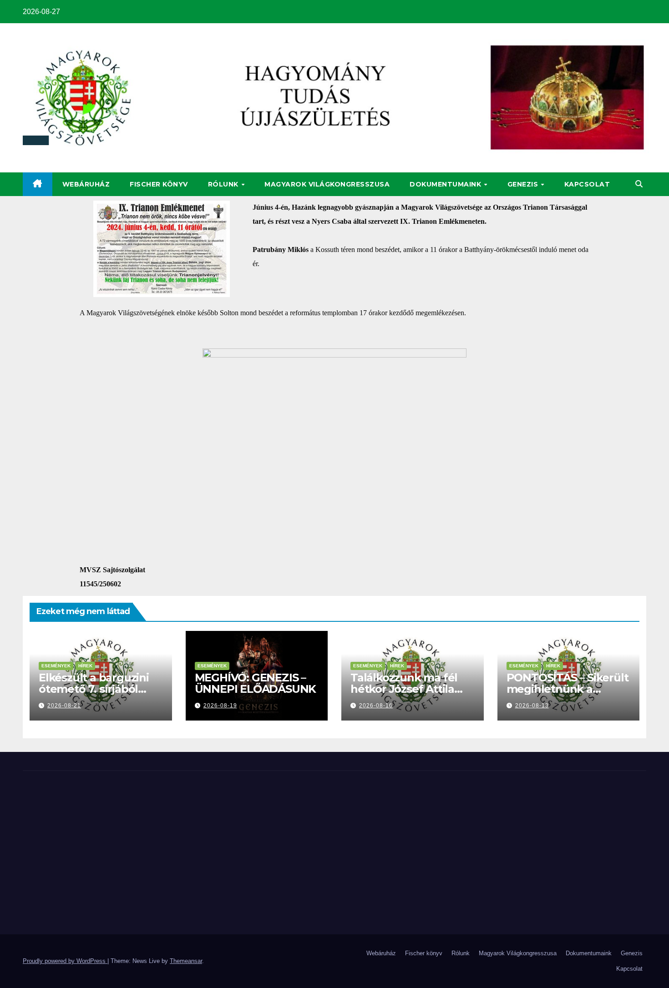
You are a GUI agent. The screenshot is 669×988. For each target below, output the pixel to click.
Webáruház (86, 184)
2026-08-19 (220, 705)
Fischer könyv (159, 184)
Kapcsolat (587, 184)
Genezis (523, 184)
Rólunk (224, 184)
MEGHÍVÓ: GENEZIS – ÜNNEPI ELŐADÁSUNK (255, 683)
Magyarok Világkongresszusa (327, 184)
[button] (639, 184)
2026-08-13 (532, 705)
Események (56, 665)
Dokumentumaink (446, 184)
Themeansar (186, 961)
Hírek (85, 665)
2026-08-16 (376, 705)
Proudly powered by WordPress (65, 961)
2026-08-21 (64, 705)
